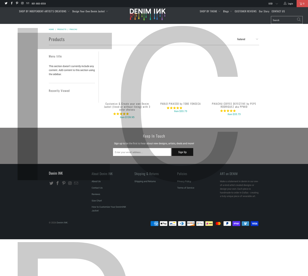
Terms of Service (185, 187)
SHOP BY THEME (209, 11)
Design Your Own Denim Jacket (89, 11)
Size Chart (97, 200)
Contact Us (97, 187)
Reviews (96, 194)
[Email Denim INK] (27, 3)
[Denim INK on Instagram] (22, 3)
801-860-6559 (39, 3)
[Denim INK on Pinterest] (16, 3)
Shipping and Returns (145, 181)
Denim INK (62, 222)
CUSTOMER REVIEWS (246, 11)
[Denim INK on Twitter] (5, 3)
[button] (121, 113)
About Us (96, 181)
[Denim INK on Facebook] (11, 3)
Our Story (264, 11)
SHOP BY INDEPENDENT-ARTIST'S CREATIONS (43, 11)
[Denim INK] (154, 14)
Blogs (226, 11)
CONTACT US (278, 11)
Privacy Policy (184, 181)
